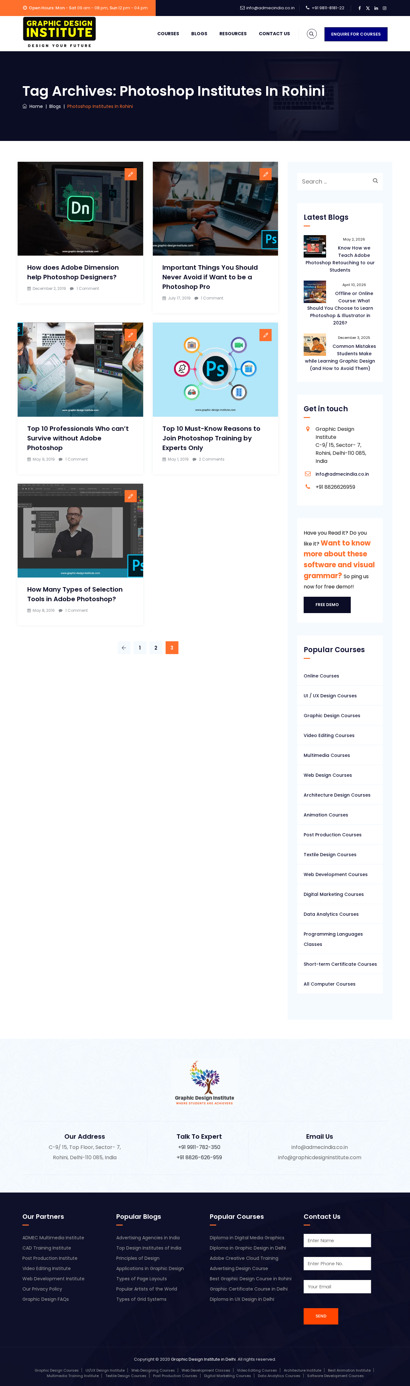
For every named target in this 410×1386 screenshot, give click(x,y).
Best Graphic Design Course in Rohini (250, 1278)
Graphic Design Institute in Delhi (203, 1359)
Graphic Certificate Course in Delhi (249, 1289)
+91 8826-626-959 (199, 1157)
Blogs (199, 33)
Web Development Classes (206, 1370)
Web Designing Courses (153, 1370)
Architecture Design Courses (337, 795)
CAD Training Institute (46, 1248)
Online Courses (321, 676)
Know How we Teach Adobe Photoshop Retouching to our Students (340, 259)
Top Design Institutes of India (148, 1248)
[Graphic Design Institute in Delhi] (59, 32)
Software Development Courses (335, 1375)
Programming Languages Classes (333, 939)
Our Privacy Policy (42, 1289)
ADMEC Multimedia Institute (53, 1237)
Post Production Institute (50, 1258)
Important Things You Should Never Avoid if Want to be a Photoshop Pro (210, 277)
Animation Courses (326, 815)
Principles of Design (138, 1258)
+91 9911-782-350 (199, 1147)
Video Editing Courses (329, 735)
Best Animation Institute (349, 1370)
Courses (168, 33)
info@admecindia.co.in (270, 8)
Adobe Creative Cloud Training (244, 1258)
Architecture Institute (302, 1370)
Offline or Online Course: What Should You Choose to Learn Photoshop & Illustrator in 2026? (340, 308)
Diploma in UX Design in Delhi (242, 1299)
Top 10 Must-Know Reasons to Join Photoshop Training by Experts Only (211, 438)
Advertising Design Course (239, 1268)
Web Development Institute (53, 1278)
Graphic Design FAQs (45, 1299)
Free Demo (327, 605)
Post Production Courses (333, 835)
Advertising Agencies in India (148, 1237)
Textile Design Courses (330, 854)
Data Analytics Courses (331, 914)
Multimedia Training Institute (73, 1375)
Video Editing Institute (46, 1268)
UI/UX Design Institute (105, 1370)
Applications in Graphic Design (150, 1268)
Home (35, 106)
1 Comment (88, 288)
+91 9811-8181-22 (328, 8)
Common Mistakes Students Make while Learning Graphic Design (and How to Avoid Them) (340, 357)
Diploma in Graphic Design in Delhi (248, 1248)
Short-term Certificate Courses (340, 964)
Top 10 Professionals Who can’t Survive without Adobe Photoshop (78, 438)
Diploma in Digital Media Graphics (247, 1237)
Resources (233, 33)
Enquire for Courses (356, 34)
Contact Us (274, 33)
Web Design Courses (328, 775)
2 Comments (212, 459)
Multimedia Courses (327, 755)
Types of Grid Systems (141, 1299)
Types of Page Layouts (141, 1278)
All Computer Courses (330, 984)
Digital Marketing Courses (334, 894)
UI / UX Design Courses (330, 696)
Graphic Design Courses (332, 715)
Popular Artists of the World (146, 1289)
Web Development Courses (336, 874)
